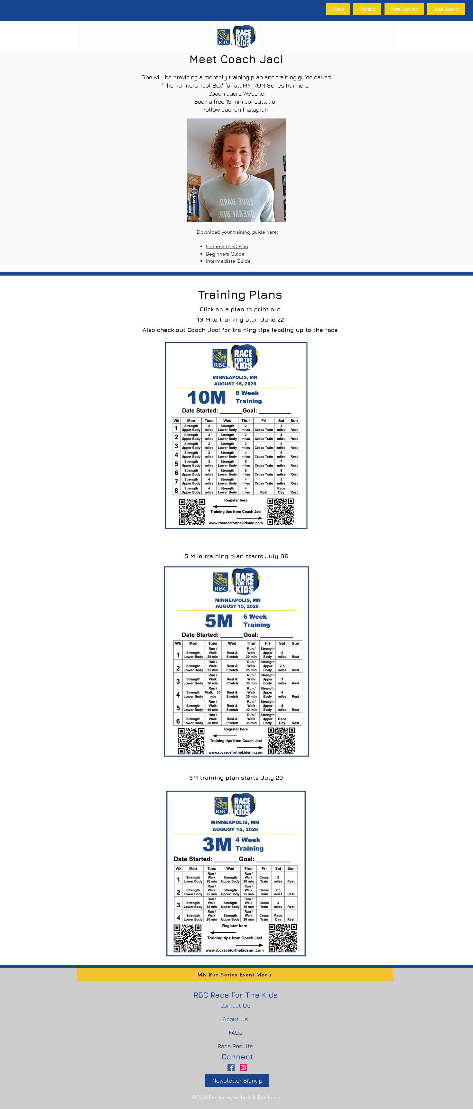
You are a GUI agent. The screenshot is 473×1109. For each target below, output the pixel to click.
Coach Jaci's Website (236, 93)
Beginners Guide (225, 254)
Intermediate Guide (228, 261)
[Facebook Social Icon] (231, 1067)
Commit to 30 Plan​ (227, 246)
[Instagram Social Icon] (243, 1067)
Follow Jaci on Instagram (236, 109)
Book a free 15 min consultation (236, 101)
